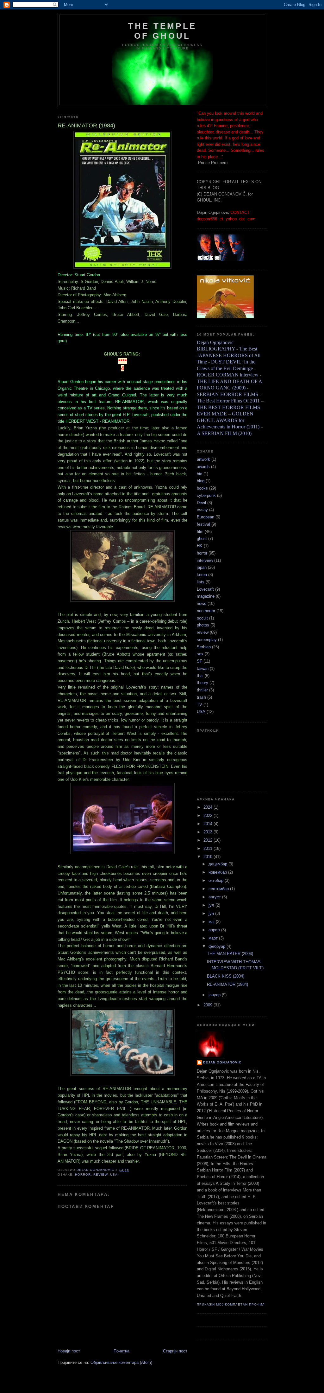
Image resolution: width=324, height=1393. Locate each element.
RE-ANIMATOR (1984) (227, 984)
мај (212, 921)
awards (203, 466)
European (205, 517)
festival (203, 524)
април (215, 930)
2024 (208, 807)
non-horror (206, 610)
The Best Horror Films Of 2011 (228, 400)
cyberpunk (206, 495)
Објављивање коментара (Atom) (121, 1362)
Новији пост (69, 1351)
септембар (219, 888)
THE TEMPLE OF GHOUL (162, 31)
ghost (202, 538)
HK (199, 545)
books (202, 488)
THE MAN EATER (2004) (230, 953)
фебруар (218, 946)
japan (202, 567)
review (100, 1174)
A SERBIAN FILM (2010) (224, 433)
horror (83, 1174)
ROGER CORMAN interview (228, 374)
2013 (208, 832)
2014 (208, 823)
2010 (208, 856)
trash (201, 697)
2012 (208, 840)
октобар (217, 880)
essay (202, 509)
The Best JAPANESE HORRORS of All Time (228, 355)
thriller (202, 690)
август (215, 897)
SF (199, 661)
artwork (203, 459)
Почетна (121, 1351)
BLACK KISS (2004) (225, 976)
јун (212, 913)
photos (203, 625)
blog (200, 480)
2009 (208, 1005)
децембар (218, 864)
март (214, 938)
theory (202, 682)
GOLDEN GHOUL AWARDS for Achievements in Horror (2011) (228, 420)
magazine (206, 596)
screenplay (207, 639)
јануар (215, 994)
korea (202, 574)
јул (212, 905)
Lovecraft (205, 589)
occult (202, 618)
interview (205, 560)
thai (200, 675)
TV (199, 704)
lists (200, 582)
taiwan (203, 668)
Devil (201, 502)
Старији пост (175, 1351)
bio (199, 474)
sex (200, 654)
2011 (208, 848)
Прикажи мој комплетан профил (231, 1304)
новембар (218, 872)
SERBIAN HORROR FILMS (227, 394)
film (200, 531)
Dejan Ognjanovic (222, 1062)
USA (114, 1174)
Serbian (204, 647)
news (201, 603)
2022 (208, 815)
